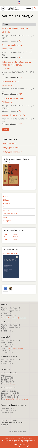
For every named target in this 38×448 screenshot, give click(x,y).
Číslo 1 (6, 234)
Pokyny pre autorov (11, 148)
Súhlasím (23, 444)
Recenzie (6, 210)
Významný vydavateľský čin (13, 115)
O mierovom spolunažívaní (13, 98)
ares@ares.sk (11, 384)
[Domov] (3, 8)
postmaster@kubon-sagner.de (17, 399)
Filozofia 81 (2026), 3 (11, 253)
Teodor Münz (7, 49)
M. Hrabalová (7, 102)
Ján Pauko (6, 68)
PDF (20, 41)
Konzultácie (7, 207)
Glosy (5, 217)
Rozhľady (6, 203)
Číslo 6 (15, 239)
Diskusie (6, 200)
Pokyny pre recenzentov (12, 152)
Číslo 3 (6, 239)
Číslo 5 (15, 237)
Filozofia (11, 8)
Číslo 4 (15, 234)
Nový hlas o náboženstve (12, 45)
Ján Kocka (6, 32)
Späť (5, 129)
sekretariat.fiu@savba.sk (15, 348)
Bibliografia (7, 221)
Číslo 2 (6, 237)
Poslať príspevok (9, 143)
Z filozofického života (10, 214)
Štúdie (5, 197)
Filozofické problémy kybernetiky (16, 28)
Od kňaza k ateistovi (10, 82)
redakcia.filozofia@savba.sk (16, 318)
